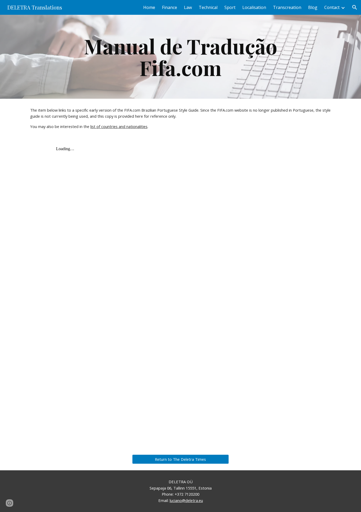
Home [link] (149, 7)
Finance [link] (169, 7)
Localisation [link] (254, 7)
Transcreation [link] (287, 7)
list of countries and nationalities (118, 126)
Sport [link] (229, 7)
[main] (180, 57)
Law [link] (188, 7)
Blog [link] (312, 7)
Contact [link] (332, 7)
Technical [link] (208, 7)
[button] (354, 7)
